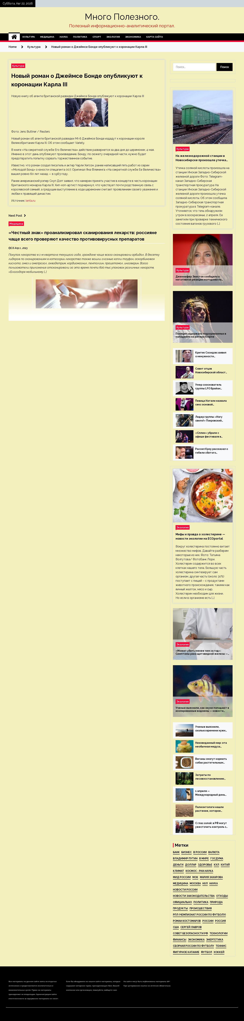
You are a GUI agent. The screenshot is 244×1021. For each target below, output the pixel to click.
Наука (64, 37)
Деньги (178, 864)
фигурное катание (186, 952)
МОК (195, 877)
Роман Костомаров (187, 920)
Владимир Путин (185, 858)
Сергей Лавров (191, 927)
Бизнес (186, 852)
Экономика (133, 37)
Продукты (180, 908)
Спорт (97, 37)
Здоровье (205, 864)
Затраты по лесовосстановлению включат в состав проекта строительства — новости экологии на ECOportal (211, 777)
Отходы (222, 895)
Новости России (185, 889)
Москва (195, 883)
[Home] (14, 37)
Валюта (213, 852)
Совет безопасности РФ (190, 933)
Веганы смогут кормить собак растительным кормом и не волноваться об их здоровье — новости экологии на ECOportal (211, 761)
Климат (178, 871)
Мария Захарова (211, 877)
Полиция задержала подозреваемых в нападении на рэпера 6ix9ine (201, 335)
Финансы (179, 939)
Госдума (216, 858)
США (176, 927)
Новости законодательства (194, 895)
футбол (206, 952)
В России (200, 852)
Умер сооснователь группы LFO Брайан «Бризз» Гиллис (208, 386)
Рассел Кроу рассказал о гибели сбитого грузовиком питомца (211, 451)
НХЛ (205, 883)
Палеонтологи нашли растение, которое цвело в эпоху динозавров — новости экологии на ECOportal (210, 809)
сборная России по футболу (193, 945)
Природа (216, 902)
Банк (176, 852)
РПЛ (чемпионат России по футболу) (199, 914)
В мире (204, 858)
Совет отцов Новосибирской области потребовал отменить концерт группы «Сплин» (211, 370)
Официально (182, 902)
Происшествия (201, 908)
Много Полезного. (122, 17)
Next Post (15, 215)
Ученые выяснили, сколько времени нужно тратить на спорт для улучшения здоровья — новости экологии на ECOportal (211, 728)
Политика (80, 37)
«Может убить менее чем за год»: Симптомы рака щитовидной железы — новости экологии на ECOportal (202, 652)
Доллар (190, 864)
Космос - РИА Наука (199, 871)
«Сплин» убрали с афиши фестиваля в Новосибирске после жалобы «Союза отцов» (211, 435)
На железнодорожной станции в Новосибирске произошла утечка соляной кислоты (201, 158)
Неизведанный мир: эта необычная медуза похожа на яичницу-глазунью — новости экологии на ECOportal (211, 745)
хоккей (219, 952)
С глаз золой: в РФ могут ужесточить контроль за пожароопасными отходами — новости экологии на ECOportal (211, 825)
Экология (113, 37)
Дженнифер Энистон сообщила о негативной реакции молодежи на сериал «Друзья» (198, 278)
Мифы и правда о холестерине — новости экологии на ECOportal (200, 536)
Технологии (219, 933)
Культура (29, 37)
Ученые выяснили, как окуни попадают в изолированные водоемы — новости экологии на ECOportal (202, 709)
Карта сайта (154, 37)
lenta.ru (30, 200)
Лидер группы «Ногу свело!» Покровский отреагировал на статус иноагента (211, 419)
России (207, 920)
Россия (220, 920)
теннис (221, 945)
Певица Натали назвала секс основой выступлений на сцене (211, 402)
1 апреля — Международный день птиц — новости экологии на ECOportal (210, 793)
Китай (225, 864)
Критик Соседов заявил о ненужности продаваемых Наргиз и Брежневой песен (210, 354)
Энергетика (214, 939)
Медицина (47, 37)
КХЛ (216, 864)
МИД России (182, 877)
